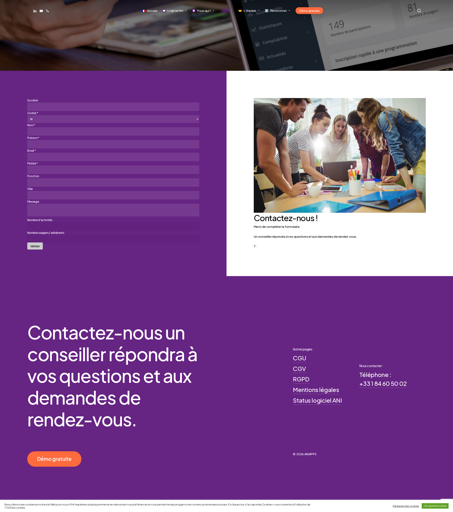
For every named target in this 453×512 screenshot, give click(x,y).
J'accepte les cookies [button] (435, 505)
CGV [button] (299, 368)
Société (32, 100)
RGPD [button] (301, 379)
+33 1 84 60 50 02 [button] (383, 383)
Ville (30, 189)
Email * (31, 150)
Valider (35, 246)
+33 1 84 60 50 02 (269, 246)
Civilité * (32, 113)
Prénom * (33, 138)
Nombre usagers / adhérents (45, 232)
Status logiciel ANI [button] (317, 400)
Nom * (31, 125)
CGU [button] (299, 358)
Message (33, 201)
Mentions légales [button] (316, 389)
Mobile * (32, 163)
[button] (54, 459)
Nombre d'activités (39, 220)
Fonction (33, 176)
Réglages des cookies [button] (406, 506)
